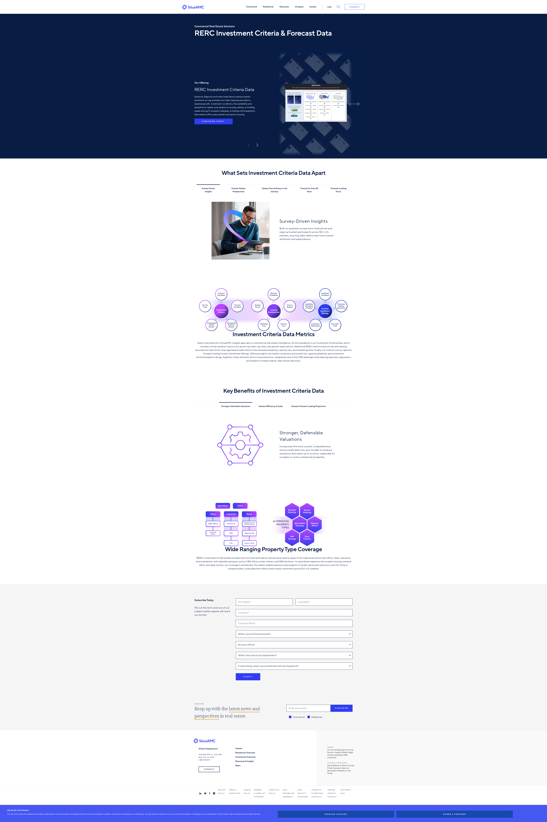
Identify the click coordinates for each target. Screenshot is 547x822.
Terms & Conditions (235, 791)
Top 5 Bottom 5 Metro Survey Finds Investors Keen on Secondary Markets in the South (340, 769)
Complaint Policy (274, 791)
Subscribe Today (213, 121)
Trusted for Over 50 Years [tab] (309, 190)
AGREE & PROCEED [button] (454, 814)
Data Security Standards (303, 793)
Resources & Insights (244, 761)
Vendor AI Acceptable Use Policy (317, 793)
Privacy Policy (222, 791)
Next (257, 145)
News (237, 765)
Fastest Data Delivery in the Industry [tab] (274, 190)
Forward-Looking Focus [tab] (338, 190)
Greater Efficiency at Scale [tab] (271, 406)
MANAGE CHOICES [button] (336, 814)
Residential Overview (245, 752)
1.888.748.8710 (204, 760)
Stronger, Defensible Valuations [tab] (235, 406)
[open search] (338, 7)
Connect (354, 7)
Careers (238, 748)
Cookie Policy (247, 791)
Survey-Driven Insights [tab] (208, 190)
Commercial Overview (245, 757)
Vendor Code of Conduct (332, 793)
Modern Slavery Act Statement (260, 793)
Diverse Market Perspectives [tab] (238, 190)
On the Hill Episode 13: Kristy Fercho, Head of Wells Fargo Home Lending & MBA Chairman (340, 754)
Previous (249, 145)
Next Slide (354, 104)
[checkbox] (305, 717)
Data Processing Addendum (288, 793)
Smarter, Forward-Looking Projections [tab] (308, 406)
